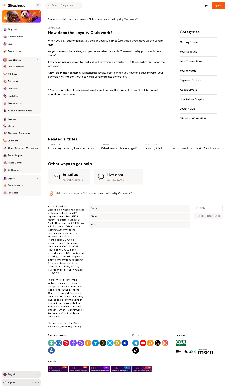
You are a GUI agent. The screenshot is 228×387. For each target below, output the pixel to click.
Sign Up (218, 5)
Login (205, 5)
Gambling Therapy (71, 326)
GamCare (74, 323)
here (72, 94)
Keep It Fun (54, 326)
